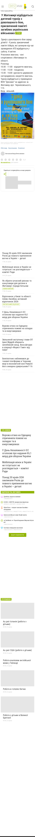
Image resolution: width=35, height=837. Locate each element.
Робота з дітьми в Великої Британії (15, 716)
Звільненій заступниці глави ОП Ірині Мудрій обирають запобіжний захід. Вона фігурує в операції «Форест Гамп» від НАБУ (17, 344)
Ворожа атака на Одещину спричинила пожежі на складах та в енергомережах (17, 328)
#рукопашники (12, 148)
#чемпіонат (21, 148)
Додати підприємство (17, 535)
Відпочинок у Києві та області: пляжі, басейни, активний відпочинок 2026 (16, 299)
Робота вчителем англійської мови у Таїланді (17, 661)
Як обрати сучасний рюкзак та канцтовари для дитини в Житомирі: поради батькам (16, 283)
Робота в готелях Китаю (14, 689)
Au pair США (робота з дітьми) (17, 650)
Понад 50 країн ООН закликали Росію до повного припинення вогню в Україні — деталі (17, 256)
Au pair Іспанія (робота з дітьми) (14, 622)
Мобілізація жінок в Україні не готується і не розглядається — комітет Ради (17, 269)
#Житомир (4, 148)
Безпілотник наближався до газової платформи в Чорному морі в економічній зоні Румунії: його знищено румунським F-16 (17, 362)
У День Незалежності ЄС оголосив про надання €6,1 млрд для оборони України (15, 315)
